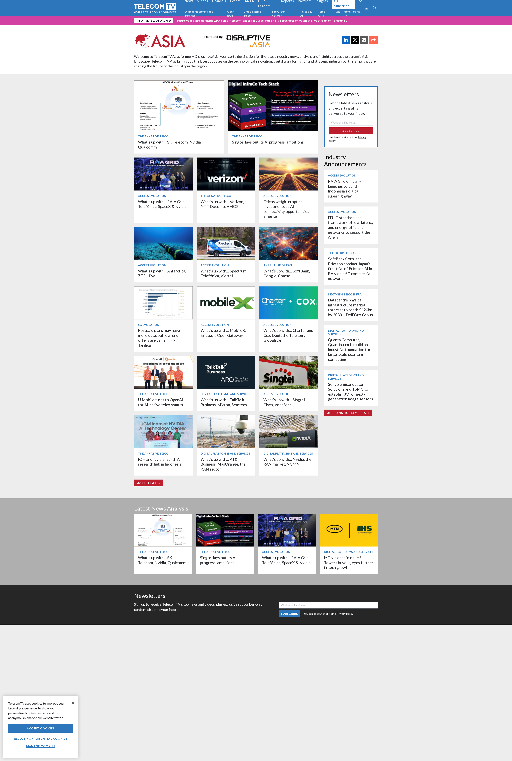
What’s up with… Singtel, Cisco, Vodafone (284, 402)
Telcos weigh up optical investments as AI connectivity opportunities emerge (286, 208)
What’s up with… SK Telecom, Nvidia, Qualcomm (162, 560)
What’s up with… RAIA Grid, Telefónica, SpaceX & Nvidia (162, 204)
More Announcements (346, 413)
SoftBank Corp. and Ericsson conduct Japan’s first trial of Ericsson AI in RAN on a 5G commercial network (350, 268)
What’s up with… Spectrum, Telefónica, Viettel (224, 273)
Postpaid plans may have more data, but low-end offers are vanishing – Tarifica (159, 337)
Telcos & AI (306, 13)
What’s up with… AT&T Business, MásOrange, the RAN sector (223, 464)
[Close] (73, 703)
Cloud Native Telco (252, 13)
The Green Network (278, 13)
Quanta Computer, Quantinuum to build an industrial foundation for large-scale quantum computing (349, 349)
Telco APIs (321, 13)
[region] (40, 727)
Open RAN (230, 13)
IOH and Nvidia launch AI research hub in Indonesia (160, 461)
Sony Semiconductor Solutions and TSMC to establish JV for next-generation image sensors (350, 391)
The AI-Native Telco (153, 136)
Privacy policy (345, 613)
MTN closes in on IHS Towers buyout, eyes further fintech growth (348, 562)
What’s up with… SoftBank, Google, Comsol (286, 273)
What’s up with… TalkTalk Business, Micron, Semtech (224, 402)
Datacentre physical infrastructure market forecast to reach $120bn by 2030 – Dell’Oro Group (350, 307)
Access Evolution (152, 195)
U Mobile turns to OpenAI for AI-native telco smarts (160, 402)
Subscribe (350, 130)
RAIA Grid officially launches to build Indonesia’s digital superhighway (344, 188)
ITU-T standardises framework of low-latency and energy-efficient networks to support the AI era (351, 227)
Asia (337, 11)
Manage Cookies (40, 746)
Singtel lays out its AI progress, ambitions (268, 142)
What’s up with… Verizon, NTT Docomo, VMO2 (222, 204)
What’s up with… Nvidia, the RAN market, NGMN (287, 461)
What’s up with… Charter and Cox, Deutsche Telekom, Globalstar (288, 335)
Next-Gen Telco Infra (345, 294)
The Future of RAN (277, 265)
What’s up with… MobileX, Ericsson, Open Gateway (223, 332)
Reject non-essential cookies (40, 738)
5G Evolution (148, 324)
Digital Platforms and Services (199, 13)
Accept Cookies (41, 728)
